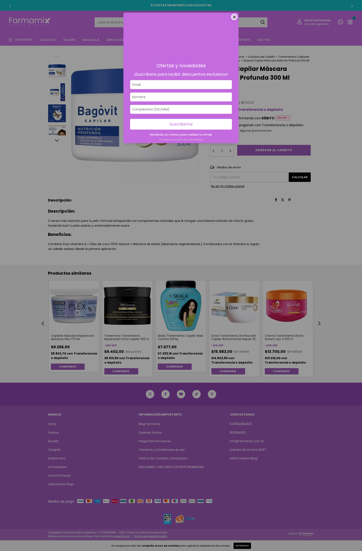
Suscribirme (181, 124)
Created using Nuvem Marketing (181, 139)
